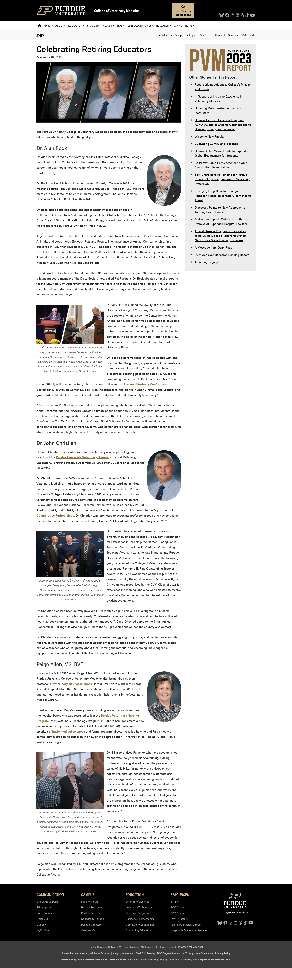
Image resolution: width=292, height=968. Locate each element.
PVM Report (247, 35)
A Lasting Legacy (206, 262)
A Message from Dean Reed (213, 247)
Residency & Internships (140, 919)
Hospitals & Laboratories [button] (134, 25)
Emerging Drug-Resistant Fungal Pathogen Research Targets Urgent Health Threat (223, 195)
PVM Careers (178, 907)
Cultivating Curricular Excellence (216, 143)
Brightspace (43, 907)
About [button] (59, 25)
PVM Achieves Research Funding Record (222, 254)
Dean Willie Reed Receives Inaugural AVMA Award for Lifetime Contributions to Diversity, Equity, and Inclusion (223, 124)
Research (220, 35)
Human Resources (92, 907)
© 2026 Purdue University (76, 953)
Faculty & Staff (90, 901)
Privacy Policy (222, 953)
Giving (178, 25)
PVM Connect (178, 913)
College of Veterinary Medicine (117, 10)
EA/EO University (145, 953)
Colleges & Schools (92, 919)
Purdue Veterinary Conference (145, 384)
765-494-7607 (196, 947)
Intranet (174, 901)
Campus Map (89, 930)
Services (233, 35)
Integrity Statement (123, 953)
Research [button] (162, 25)
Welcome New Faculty (209, 136)
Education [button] (75, 25)
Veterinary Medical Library (185, 924)
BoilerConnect (44, 913)
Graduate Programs (137, 913)
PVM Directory (179, 919)
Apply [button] (47, 25)
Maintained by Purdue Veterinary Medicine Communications (93, 959)
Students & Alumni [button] (99, 25)
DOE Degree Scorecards (172, 953)
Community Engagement (140, 924)
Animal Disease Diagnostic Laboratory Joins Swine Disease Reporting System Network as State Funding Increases (221, 235)
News (40, 35)
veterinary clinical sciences (72, 684)
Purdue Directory (91, 924)
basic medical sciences (68, 731)
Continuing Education (139, 930)
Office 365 (42, 919)
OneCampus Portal (47, 901)
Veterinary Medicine (137, 901)
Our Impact (191, 35)
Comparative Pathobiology (55, 515)
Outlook (41, 924)
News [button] (188, 25)
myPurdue (42, 930)
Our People (206, 35)
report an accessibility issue (215, 959)
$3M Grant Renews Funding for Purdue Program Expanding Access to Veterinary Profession (222, 179)
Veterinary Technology (139, 907)
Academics (165, 35)
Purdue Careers (90, 913)
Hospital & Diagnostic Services (188, 930)
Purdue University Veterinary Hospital (83, 457)
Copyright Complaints (201, 953)
